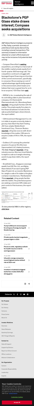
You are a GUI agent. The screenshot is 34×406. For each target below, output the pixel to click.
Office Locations (6, 354)
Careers (4, 366)
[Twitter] (13, 294)
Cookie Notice (13, 393)
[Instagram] (20, 294)
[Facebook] (17, 294)
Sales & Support (6, 344)
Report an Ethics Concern (9, 351)
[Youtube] (24, 294)
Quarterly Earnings (7, 332)
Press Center (5, 314)
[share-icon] (29, 284)
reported (5, 105)
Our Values (5, 304)
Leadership (5, 372)
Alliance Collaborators (8, 357)
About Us (4, 317)
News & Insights (8, 8)
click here (5, 209)
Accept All (17, 402)
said (26, 90)
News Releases (6, 329)
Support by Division (7, 347)
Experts (4, 376)
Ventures (4, 311)
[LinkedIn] (27, 294)
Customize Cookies (17, 397)
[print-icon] (25, 284)
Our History (5, 307)
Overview (4, 326)
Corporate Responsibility (9, 369)
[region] (17, 392)
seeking (23, 64)
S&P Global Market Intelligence (21, 35)
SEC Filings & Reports (8, 336)
